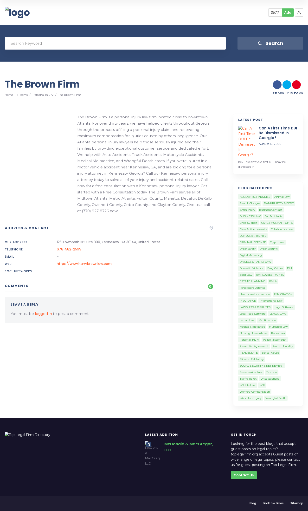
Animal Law (282, 196)
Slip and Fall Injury (252, 359)
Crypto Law (277, 242)
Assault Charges (250, 203)
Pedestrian (278, 333)
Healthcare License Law (255, 294)
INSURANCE (248, 300)
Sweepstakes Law (251, 372)
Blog (253, 503)
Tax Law (271, 372)
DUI (289, 268)
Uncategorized (270, 378)
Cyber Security (269, 248)
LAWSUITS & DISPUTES (255, 307)
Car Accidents (273, 216)
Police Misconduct (274, 339)
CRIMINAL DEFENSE (253, 242)
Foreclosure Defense (252, 287)
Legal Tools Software (252, 313)
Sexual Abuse (270, 352)
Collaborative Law (282, 229)
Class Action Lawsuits (253, 229)
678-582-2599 (69, 249)
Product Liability (282, 346)
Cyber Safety (248, 248)
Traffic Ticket (248, 378)
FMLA (273, 281)
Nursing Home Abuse (253, 333)
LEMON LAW (278, 313)
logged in (43, 313)
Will (262, 385)
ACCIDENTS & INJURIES (255, 196)
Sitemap (296, 503)
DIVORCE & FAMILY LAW (255, 261)
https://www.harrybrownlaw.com (84, 263)
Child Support (248, 222)
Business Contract (270, 209)
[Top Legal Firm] (17, 12)
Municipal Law (278, 326)
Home (9, 94)
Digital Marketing (251, 255)
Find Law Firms (273, 503)
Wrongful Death (275, 398)
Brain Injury (247, 209)
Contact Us (244, 475)
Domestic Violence (251, 268)
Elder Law (246, 274)
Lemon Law (247, 320)
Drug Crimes (275, 268)
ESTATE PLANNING (252, 281)
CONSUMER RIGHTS (253, 235)
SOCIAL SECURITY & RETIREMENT (262, 365)
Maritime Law (267, 320)
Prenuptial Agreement (254, 346)
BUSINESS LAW (250, 216)
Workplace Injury (250, 398)
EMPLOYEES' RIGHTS (270, 274)
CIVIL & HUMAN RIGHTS (277, 222)
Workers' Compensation (255, 391)
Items (24, 94)
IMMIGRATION (283, 294)
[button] (299, 12)
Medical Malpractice (252, 326)
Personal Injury (42, 94)
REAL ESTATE (249, 352)
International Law (271, 300)
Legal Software (284, 307)
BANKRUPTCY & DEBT (279, 203)
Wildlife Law (248, 385)
